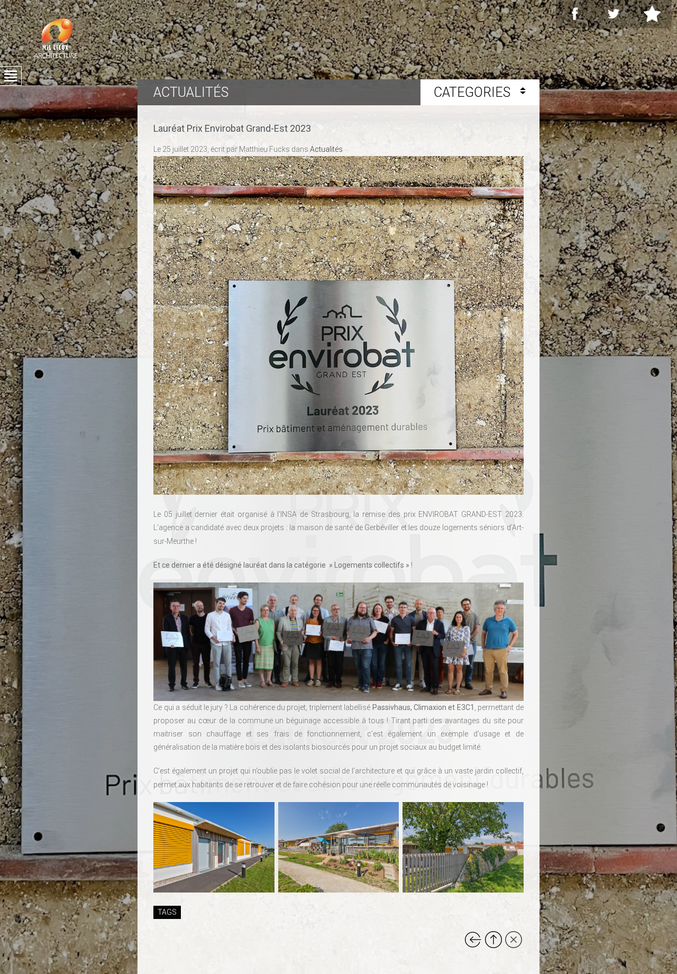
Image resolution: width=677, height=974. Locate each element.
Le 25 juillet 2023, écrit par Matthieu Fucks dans (248, 149)
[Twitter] (613, 14)
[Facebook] (575, 14)
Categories (474, 92)
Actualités (326, 149)
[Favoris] (652, 14)
